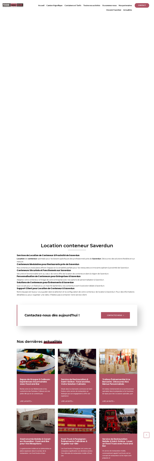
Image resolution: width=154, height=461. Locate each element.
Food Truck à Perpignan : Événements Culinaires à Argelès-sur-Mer (74, 441)
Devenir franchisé (113, 10)
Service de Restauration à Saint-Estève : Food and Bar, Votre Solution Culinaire (75, 381)
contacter (66, 295)
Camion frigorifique (54, 5)
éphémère (57, 286)
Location (21, 259)
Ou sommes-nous (109, 5)
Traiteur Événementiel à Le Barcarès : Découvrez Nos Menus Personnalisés (116, 381)
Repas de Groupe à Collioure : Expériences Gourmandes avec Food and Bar (35, 381)
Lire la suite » (26, 401)
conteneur (32, 259)
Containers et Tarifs (73, 5)
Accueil (41, 5)
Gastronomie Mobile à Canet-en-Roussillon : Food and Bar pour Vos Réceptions (35, 441)
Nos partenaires (125, 5)
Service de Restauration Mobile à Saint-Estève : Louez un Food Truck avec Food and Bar (117, 442)
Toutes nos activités (91, 5)
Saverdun (96, 259)
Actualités (127, 10)
